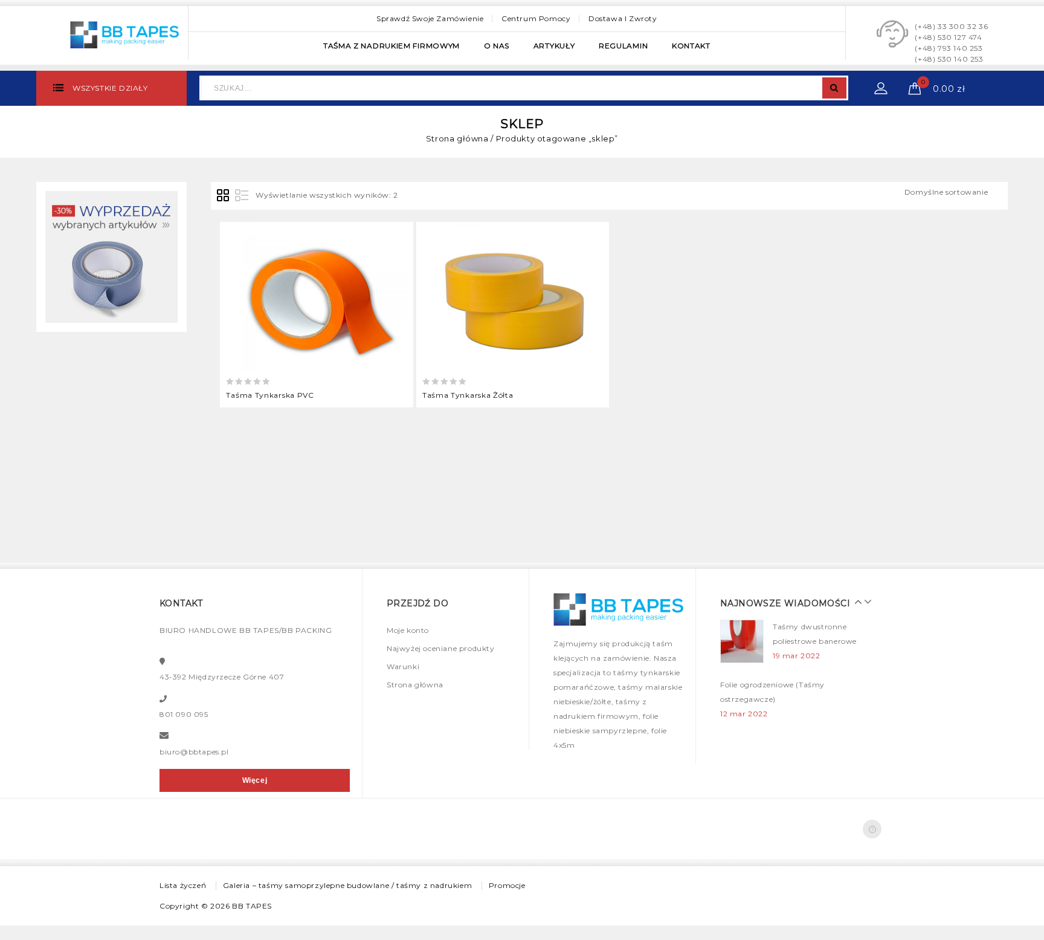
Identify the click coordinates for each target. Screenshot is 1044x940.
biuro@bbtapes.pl (194, 751)
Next (864, 601)
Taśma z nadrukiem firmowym (391, 45)
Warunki (403, 666)
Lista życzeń (183, 885)
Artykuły (554, 45)
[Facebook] (872, 829)
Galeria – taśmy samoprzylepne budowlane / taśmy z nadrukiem (347, 885)
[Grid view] (223, 196)
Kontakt (691, 45)
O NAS (497, 45)
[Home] (111, 256)
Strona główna (457, 138)
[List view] (241, 196)
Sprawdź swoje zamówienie (429, 18)
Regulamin (623, 45)
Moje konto (408, 630)
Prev (855, 601)
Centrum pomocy (535, 18)
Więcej (255, 780)
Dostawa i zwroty (622, 18)
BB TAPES (252, 905)
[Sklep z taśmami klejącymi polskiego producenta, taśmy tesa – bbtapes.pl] (124, 33)
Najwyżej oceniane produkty (441, 648)
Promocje (507, 885)
